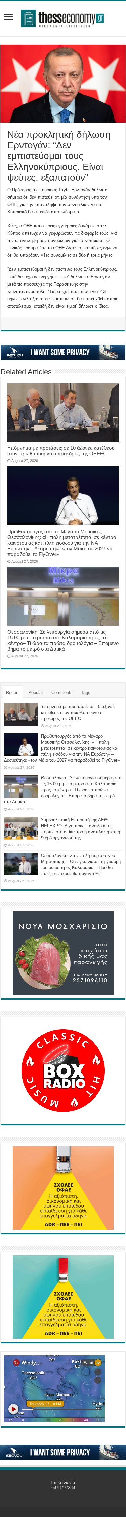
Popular (35, 692)
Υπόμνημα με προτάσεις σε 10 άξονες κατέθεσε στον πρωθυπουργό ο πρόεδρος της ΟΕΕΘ (60, 450)
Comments (62, 692)
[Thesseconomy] (63, 17)
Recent (13, 692)
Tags (85, 692)
